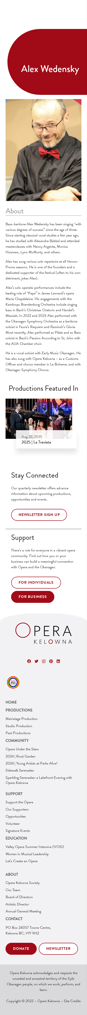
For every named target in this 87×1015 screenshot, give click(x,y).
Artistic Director (17, 904)
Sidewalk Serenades (20, 770)
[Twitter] (36, 661)
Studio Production (19, 726)
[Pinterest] (51, 661)
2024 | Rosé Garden (20, 756)
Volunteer (13, 823)
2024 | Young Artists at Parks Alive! (32, 763)
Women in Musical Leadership (27, 854)
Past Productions (18, 733)
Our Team (13, 890)
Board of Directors (19, 897)
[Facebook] (29, 661)
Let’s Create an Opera (22, 861)
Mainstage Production (22, 719)
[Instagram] (43, 661)
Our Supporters (17, 809)
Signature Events (18, 830)
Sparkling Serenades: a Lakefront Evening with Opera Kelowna (39, 780)
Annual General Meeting (23, 911)
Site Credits (72, 1001)
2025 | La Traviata (36, 442)
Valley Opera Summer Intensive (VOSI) (35, 847)
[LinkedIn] (58, 661)
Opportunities (16, 816)
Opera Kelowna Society (23, 883)
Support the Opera (19, 802)
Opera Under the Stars (22, 749)
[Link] (43, 633)
